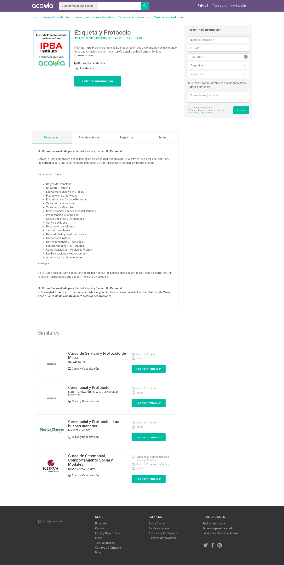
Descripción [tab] (51, 137)
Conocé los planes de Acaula (220, 533)
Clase (98, 538)
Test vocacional (105, 542)
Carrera (100, 528)
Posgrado (101, 523)
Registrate (219, 5)
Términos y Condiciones (200, 112)
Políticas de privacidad (163, 538)
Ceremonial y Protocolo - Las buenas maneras (93, 423)
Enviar (241, 110)
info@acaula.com (53, 521)
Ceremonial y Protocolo (168, 17)
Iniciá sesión (238, 5)
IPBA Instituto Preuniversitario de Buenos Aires (109, 38)
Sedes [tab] (162, 137)
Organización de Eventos (134, 17)
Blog (98, 552)
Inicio (35, 17)
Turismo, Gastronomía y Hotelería (94, 17)
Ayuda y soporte (159, 528)
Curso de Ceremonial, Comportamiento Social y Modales (90, 460)
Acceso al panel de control (218, 528)
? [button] (245, 56)
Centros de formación (108, 547)
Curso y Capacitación (56, 17)
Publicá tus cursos (214, 523)
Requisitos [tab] (127, 137)
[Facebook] (212, 545)
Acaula (42, 6)
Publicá (202, 5)
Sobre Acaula (157, 523)
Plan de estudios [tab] (89, 137)
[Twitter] (205, 545)
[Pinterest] (220, 545)
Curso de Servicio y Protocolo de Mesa (97, 355)
